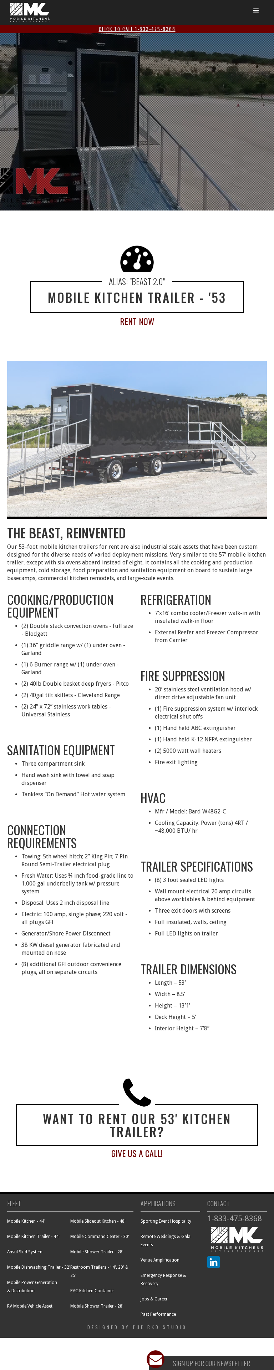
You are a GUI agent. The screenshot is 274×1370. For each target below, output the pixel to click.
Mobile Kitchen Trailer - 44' (33, 1236)
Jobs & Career (154, 1299)
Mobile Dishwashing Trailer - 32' (38, 1267)
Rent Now (137, 321)
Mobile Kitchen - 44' (26, 1221)
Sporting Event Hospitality (166, 1221)
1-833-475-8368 (234, 1218)
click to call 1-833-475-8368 (137, 28)
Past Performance (158, 1314)
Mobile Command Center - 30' (99, 1236)
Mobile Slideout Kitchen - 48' (98, 1221)
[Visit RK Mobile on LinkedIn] (213, 1262)
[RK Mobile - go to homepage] (29, 12)
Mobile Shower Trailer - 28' (96, 1251)
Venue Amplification (160, 1260)
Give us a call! (137, 1153)
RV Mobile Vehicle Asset (29, 1306)
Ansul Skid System (24, 1251)
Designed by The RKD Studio (137, 1327)
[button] (256, 10)
